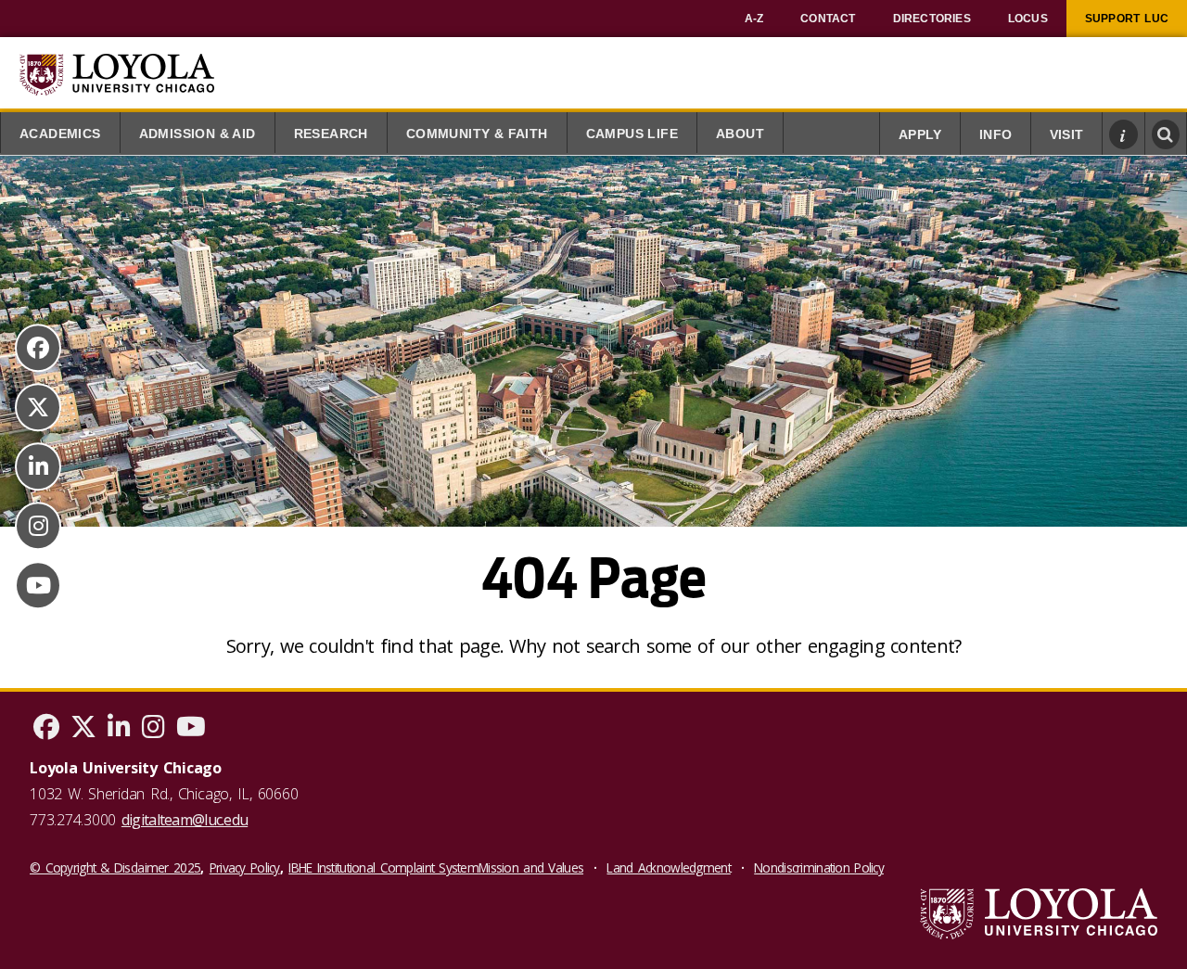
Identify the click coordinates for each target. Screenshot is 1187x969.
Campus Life (632, 134)
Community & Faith (477, 134)
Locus (1028, 18)
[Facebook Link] (38, 348)
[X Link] (38, 407)
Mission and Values (531, 867)
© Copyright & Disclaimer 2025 (115, 867)
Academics (60, 134)
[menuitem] (754, 18)
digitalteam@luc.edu (184, 820)
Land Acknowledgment (668, 867)
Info (995, 135)
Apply (920, 135)
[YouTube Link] (38, 585)
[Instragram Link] (38, 526)
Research (331, 134)
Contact (827, 18)
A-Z (754, 18)
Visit (1066, 135)
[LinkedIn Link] (38, 466)
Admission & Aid (197, 134)
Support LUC (1126, 18)
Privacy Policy (245, 867)
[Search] (1166, 134)
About (740, 134)
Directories (932, 18)
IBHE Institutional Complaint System (383, 867)
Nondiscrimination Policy (819, 867)
